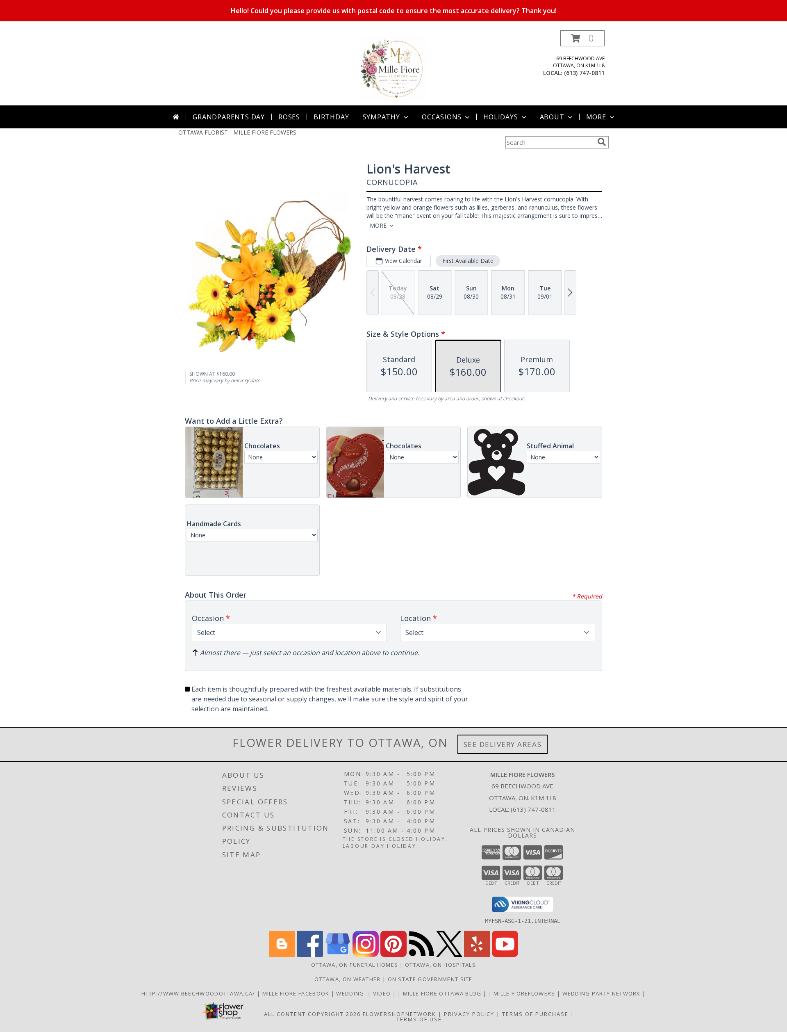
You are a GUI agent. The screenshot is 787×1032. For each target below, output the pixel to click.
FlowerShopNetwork (399, 1014)
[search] (601, 141)
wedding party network (602, 993)
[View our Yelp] (477, 955)
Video (383, 993)
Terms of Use (419, 1019)
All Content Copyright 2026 (312, 1014)
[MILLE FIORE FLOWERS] (393, 68)
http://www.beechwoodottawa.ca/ (199, 993)
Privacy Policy (469, 1014)
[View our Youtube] (505, 955)
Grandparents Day (229, 116)
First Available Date (468, 261)
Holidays (500, 116)
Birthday (331, 116)
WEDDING (352, 993)
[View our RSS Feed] (421, 955)
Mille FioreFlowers (525, 993)
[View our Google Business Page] (338, 955)
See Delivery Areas (503, 744)
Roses (289, 116)
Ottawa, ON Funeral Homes (354, 964)
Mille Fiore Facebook (296, 993)
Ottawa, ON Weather (347, 979)
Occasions (442, 116)
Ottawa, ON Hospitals (440, 964)
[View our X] (449, 955)
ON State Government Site (430, 979)
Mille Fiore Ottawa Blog (443, 993)
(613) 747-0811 (584, 73)
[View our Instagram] (366, 955)
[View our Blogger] (282, 955)
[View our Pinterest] (393, 955)
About (552, 116)
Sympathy (381, 116)
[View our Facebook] (310, 955)
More (596, 116)
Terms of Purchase (535, 1014)
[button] (582, 38)
